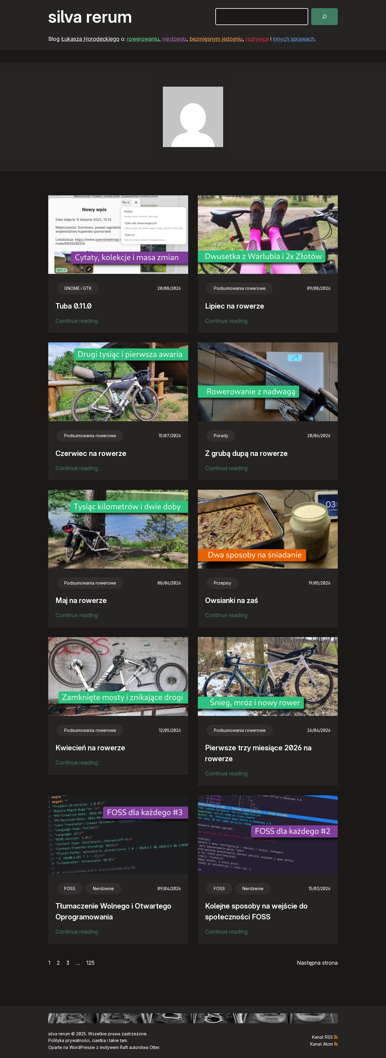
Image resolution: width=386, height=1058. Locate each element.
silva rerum (90, 16)
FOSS (69, 888)
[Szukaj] (324, 16)
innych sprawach (294, 39)
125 (90, 963)
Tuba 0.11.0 (73, 306)
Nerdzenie (103, 888)
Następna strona (317, 963)
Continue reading (76, 321)
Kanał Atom (321, 1044)
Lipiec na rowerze (234, 306)
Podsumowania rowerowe (240, 288)
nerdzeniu (174, 39)
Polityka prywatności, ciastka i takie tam (87, 1040)
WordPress (80, 1047)
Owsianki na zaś (231, 600)
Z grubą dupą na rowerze (246, 453)
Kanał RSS (322, 1037)
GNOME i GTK (78, 288)
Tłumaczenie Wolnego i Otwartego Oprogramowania (113, 911)
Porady (221, 435)
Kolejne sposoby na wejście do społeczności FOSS (256, 911)
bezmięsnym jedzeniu (216, 39)
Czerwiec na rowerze (90, 453)
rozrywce (257, 39)
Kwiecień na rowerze (90, 747)
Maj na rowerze (81, 600)
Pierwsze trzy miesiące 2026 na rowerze (258, 753)
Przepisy (222, 582)
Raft (124, 1047)
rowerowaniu (143, 39)
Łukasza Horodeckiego (90, 39)
